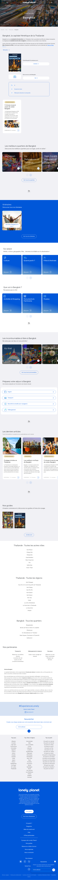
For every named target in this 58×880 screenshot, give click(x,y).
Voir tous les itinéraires (29, 236)
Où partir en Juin (48, 749)
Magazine (29, 826)
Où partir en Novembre (49, 758)
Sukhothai (29, 565)
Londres (29, 749)
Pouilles (29, 761)
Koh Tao (29, 597)
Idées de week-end (29, 829)
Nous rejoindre (29, 849)
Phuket (29, 610)
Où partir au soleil (49, 765)
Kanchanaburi (29, 557)
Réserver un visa (50, 654)
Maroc (13, 761)
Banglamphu (29, 625)
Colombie (13, 748)
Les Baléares (29, 772)
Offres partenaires (29, 835)
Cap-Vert (13, 744)
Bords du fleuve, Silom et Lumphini (29, 627)
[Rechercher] (49, 2)
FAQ (29, 832)
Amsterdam (29, 741)
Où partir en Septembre (48, 755)
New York (29, 758)
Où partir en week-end (49, 761)
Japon (13, 760)
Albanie (14, 741)
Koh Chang (29, 587)
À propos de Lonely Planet (29, 840)
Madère (29, 775)
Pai (29, 562)
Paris (29, 760)
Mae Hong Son (30, 560)
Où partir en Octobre (49, 756)
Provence (29, 763)
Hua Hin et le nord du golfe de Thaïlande (29, 585)
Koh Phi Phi (30, 590)
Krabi (29, 600)
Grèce (13, 753)
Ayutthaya (29, 549)
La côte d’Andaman (29, 602)
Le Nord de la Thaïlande (29, 605)
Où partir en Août (49, 753)
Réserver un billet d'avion (29, 846)
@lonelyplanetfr (30, 712)
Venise (29, 773)
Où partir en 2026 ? (49, 768)
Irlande (13, 755)
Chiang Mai (29, 552)
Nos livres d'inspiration (29, 816)
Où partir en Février (49, 743)
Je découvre (29, 534)
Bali (29, 743)
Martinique (29, 755)
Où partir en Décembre (49, 760)
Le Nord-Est (29, 608)
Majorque (29, 753)
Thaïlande (29, 13)
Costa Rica (14, 746)
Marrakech (29, 756)
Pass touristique (50, 656)
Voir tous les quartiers (29, 180)
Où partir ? (29, 823)
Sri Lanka (13, 767)
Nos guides (29, 811)
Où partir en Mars (49, 744)
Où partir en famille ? (49, 767)
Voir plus (5, 50)
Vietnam (29, 777)
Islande (14, 756)
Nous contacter (29, 852)
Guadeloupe (29, 751)
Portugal (13, 765)
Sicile (29, 768)
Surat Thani (29, 567)
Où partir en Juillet (49, 751)
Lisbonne (29, 748)
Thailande (13, 768)
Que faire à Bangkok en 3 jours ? (12, 225)
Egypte (14, 749)
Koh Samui (29, 595)
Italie (13, 758)
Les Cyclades (29, 744)
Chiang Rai (29, 555)
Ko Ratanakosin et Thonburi (29, 632)
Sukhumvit (29, 638)
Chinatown (29, 630)
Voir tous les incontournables (29, 372)
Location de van (17, 658)
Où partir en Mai (48, 748)
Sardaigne (29, 767)
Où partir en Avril (48, 746)
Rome (29, 765)
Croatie (14, 743)
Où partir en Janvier (48, 741)
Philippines (14, 763)
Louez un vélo (18, 659)
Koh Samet (30, 592)
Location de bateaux (18, 661)
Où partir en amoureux (49, 763)
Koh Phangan (29, 582)
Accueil (2, 29)
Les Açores (29, 770)
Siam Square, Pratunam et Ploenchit (29, 635)
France (13, 751)
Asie (6, 29)
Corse (29, 746)
